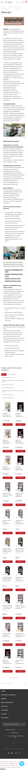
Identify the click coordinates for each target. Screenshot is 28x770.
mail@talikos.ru (15, 732)
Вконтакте (14, 743)
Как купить (5, 717)
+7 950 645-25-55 (10, 729)
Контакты (4, 706)
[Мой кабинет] (22, 2)
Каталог (4, 714)
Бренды (3, 698)
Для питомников (7, 702)
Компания (4, 710)
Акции (3, 691)
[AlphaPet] (14, 21)
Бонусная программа (8, 694)
